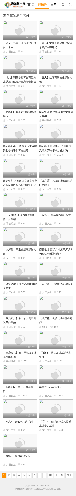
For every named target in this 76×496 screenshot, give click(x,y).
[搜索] (63, 5)
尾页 (69, 475)
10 (50, 475)
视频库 (42, 4)
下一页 (59, 475)
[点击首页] (15, 5)
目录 (53, 4)
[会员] (70, 5)
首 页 (30, 4)
